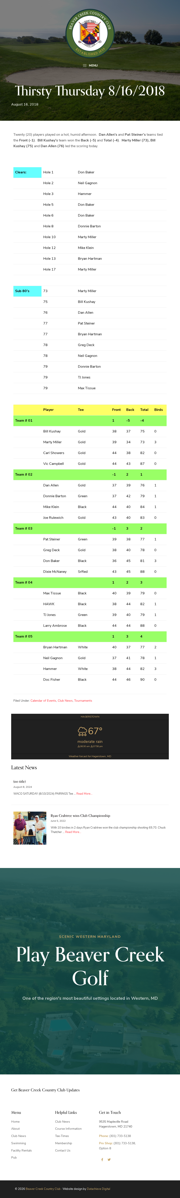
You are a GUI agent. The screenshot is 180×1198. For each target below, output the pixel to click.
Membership (63, 1143)
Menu (93, 65)
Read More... (84, 793)
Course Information (68, 1129)
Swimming (18, 1143)
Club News (65, 701)
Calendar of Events (43, 701)
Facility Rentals (21, 1150)
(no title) (19, 781)
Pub (14, 1157)
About (15, 1129)
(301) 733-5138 (115, 1136)
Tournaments (83, 701)
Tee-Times (62, 1136)
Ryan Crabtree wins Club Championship (80, 816)
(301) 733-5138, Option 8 (117, 1146)
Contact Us (62, 1150)
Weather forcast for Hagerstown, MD (90, 756)
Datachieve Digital (98, 1189)
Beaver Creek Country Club (43, 1189)
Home (15, 1122)
